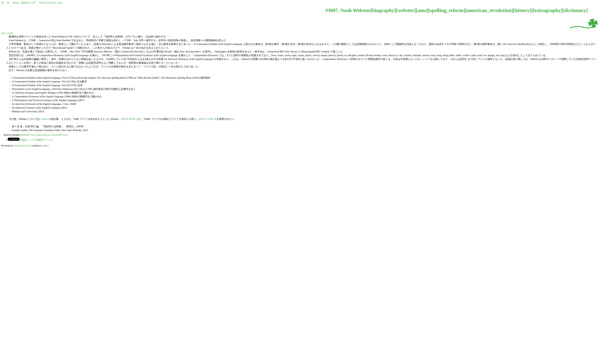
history (522, 10)
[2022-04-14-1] (44, 135)
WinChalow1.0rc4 (23, 145)
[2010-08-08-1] (129, 119)
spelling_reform (447, 10)
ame (422, 10)
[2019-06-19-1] (60, 135)
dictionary (575, 10)
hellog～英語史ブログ (24, 2)
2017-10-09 (7, 33)
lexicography (547, 10)
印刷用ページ (43, 140)
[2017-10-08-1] (207, 119)
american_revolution (489, 10)
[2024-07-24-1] (28, 135)
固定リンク (27, 140)
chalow (45, 145)
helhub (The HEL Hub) (50, 2)
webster (406, 10)
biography (383, 10)
